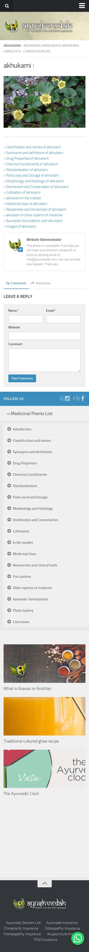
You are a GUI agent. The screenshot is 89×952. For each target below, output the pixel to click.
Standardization (25, 486)
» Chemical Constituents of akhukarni (31, 164)
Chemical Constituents (30, 474)
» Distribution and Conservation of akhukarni (36, 187)
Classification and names (32, 440)
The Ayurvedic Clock (21, 793)
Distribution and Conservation (35, 520)
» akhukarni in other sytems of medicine (33, 215)
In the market (23, 542)
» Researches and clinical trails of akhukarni (35, 209)
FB (76, 398)
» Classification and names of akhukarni (32, 147)
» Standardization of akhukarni (26, 170)
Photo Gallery (23, 610)
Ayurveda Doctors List (23, 922)
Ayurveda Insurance (62, 922)
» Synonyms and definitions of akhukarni (33, 153)
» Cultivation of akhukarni (22, 192)
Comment (15, 344)
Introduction (22, 429)
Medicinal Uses (24, 554)
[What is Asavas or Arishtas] (44, 663)
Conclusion (21, 622)
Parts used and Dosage (30, 497)
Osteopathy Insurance (62, 928)
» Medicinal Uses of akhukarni (25, 204)
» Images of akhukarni (20, 226)
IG (62, 398)
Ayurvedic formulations (30, 599)
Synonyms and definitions (32, 452)
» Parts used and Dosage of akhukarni (31, 175)
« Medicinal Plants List (29, 413)
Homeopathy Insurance (22, 934)
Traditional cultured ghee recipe (31, 741)
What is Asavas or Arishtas (27, 688)
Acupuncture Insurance (65, 934)
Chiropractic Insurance (21, 928)
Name (13, 311)
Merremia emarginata (42, 46)
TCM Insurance (45, 939)
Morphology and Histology (33, 508)
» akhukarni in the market (22, 198)
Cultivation (21, 531)
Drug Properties (25, 463)
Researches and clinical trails (35, 565)
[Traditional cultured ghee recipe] (44, 716)
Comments (18, 283)
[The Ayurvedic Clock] (44, 769)
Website (14, 327)
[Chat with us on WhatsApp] (77, 938)
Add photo (43, 283)
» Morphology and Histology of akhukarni (34, 181)
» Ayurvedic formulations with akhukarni (33, 221)
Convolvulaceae (37, 51)
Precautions (22, 576)
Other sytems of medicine (32, 588)
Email (51, 311)
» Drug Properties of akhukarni (26, 158)
